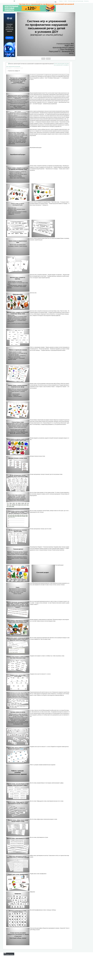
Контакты (86, 1)
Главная (61, 1)
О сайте (65, 1)
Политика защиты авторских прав (75, 1)
